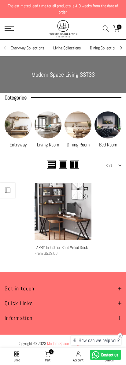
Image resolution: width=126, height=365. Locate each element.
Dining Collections (104, 48)
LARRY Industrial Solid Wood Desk (61, 247)
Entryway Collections (27, 48)
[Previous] (5, 47)
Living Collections (67, 48)
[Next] (121, 47)
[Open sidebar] (7, 190)
